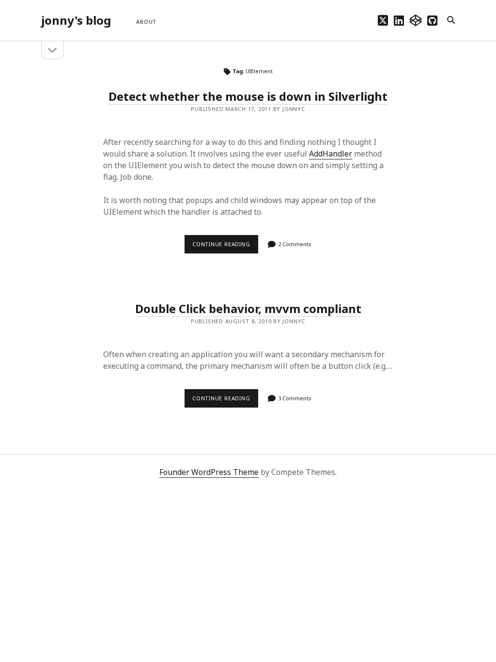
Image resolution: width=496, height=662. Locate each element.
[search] (451, 20)
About (146, 21)
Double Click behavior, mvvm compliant (248, 308)
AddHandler (330, 153)
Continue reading (225, 246)
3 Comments (294, 398)
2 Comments (294, 244)
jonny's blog (76, 20)
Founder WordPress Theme (209, 472)
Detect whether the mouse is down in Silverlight (248, 96)
